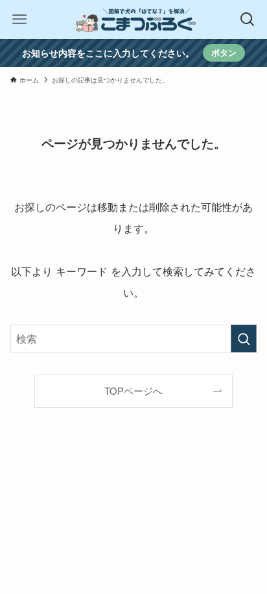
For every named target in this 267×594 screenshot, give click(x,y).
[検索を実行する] (244, 339)
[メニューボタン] (19, 19)
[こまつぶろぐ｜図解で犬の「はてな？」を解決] (133, 19)
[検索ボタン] (247, 19)
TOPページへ (133, 390)
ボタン (224, 52)
